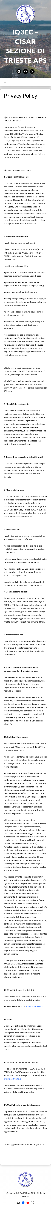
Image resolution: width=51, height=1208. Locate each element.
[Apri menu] (4, 81)
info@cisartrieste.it (34, 1006)
